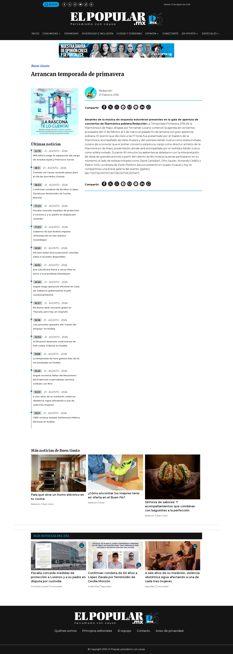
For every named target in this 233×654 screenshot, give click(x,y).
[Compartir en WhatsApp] (116, 107)
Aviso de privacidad (170, 631)
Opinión (150, 33)
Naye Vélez (150, 586)
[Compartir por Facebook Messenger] (135, 107)
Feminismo (71, 33)
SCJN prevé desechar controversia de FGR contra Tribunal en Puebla (54, 343)
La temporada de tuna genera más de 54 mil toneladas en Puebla (56, 360)
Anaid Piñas (93, 586)
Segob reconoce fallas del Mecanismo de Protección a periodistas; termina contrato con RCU (54, 379)
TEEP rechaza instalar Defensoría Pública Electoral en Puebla (56, 419)
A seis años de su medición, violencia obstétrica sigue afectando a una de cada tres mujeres (54, 400)
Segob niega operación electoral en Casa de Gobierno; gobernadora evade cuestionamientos (56, 290)
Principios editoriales (97, 631)
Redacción (105, 90)
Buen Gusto (40, 66)
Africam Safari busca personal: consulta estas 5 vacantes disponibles (55, 254)
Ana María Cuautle (39, 586)
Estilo (102, 502)
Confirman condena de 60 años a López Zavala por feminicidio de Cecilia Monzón (55, 193)
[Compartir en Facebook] (104, 107)
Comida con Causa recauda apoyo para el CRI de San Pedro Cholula (55, 174)
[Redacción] (91, 92)
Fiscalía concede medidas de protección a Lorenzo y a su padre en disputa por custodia (56, 214)
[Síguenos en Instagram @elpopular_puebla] (75, 4)
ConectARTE (170, 33)
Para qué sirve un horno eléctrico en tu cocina (57, 497)
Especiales (209, 33)
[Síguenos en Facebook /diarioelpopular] (64, 4)
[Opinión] (116, 50)
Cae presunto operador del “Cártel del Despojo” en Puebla (54, 326)
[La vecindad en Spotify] (54, 111)
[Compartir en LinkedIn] (142, 107)
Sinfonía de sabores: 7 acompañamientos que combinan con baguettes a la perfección (170, 506)
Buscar (52, 4)
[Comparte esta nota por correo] (129, 107)
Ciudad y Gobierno (129, 33)
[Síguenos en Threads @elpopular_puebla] (91, 4)
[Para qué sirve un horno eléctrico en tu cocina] (58, 473)
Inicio (35, 33)
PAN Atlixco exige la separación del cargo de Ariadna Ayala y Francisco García (56, 157)
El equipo (124, 631)
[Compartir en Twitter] (110, 107)
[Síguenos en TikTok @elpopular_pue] (86, 4)
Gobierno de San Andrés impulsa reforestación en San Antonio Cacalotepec (52, 235)
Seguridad (106, 586)
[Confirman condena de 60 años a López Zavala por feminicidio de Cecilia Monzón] (115, 555)
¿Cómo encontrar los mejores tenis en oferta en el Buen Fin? (113, 495)
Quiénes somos (66, 631)
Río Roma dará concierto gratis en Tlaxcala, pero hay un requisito (52, 309)
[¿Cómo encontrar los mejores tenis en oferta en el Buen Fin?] (115, 472)
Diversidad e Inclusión (97, 33)
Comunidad (50, 33)
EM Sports (189, 33)
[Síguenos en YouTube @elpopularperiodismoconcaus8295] (80, 4)
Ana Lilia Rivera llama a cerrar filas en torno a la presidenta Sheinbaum (54, 271)
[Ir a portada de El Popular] (116, 18)
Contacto (143, 631)
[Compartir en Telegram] (123, 107)
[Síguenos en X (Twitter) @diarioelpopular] (70, 4)
